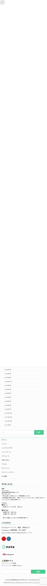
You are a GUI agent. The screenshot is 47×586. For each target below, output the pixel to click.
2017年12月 (8, 413)
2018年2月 (8, 405)
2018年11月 (8, 381)
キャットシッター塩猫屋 (9, 563)
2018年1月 (8, 409)
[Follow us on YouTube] (4, 539)
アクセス (4, 464)
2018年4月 (8, 397)
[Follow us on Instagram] (9, 539)
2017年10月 (8, 421)
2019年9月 (8, 373)
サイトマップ (6, 468)
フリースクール (6, 452)
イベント (4, 444)
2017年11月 (8, 417)
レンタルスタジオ (7, 448)
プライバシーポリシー (8, 472)
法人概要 (4, 476)
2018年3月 (8, 401)
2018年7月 (8, 389)
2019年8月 (8, 377)
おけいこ (4, 440)
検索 (38, 572)
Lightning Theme (23, 582)
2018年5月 (8, 393)
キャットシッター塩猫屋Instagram (12, 565)
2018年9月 (8, 385)
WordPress (13, 582)
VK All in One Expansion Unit (36, 582)
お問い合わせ (6, 460)
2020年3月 (8, 369)
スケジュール (5, 456)
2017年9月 (8, 425)
